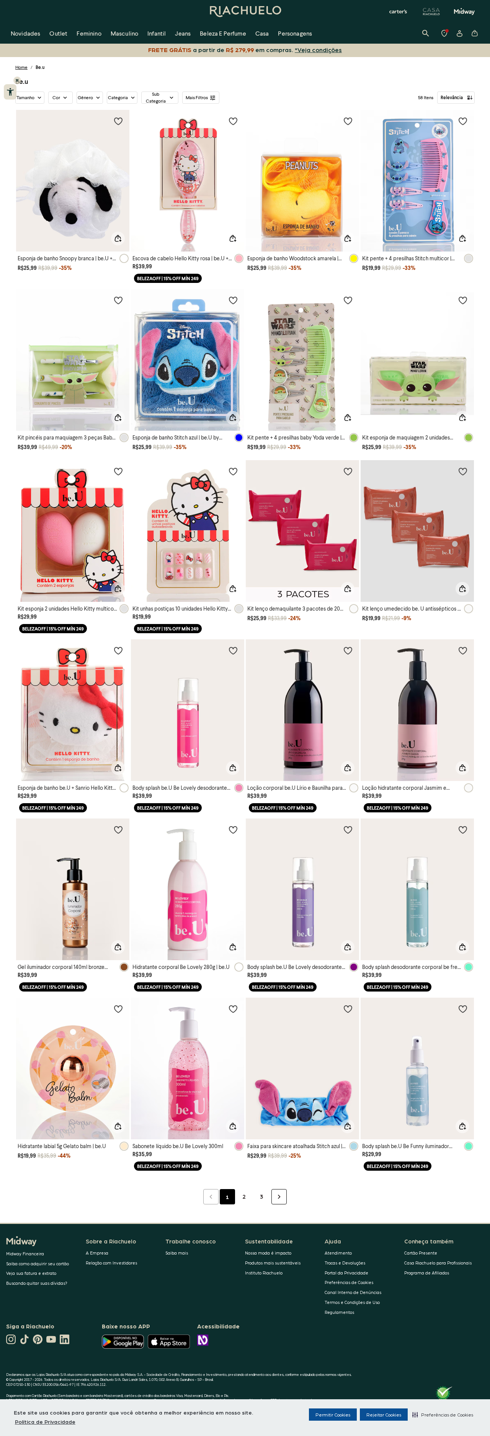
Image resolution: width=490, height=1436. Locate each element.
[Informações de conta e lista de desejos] (459, 33)
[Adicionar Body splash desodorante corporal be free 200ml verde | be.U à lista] (463, 829)
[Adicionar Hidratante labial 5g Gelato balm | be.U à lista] (118, 1008)
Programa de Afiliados (426, 1273)
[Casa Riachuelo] (431, 11)
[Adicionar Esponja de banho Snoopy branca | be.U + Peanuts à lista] (118, 121)
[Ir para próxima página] (279, 1196)
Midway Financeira (25, 1253)
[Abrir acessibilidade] (10, 92)
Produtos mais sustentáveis (273, 1263)
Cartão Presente (420, 1253)
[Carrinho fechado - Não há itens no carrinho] (474, 33)
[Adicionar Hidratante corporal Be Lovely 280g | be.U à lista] (233, 829)
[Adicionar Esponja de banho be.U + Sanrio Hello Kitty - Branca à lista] (118, 650)
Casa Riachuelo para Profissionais (438, 1263)
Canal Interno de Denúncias (353, 1292)
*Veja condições (318, 50)
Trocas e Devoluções (345, 1263)
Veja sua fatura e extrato (31, 1273)
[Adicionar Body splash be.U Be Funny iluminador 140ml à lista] (463, 1008)
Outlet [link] (58, 33)
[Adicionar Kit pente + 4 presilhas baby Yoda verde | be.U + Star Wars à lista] (348, 300)
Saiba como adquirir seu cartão (37, 1263)
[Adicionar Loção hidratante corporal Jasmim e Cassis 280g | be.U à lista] (463, 650)
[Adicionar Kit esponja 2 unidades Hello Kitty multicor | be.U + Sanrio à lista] (118, 471)
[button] (443, 1414)
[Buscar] (425, 33)
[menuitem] (25, 33)
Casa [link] (262, 33)
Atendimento (338, 1253)
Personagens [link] (295, 33)
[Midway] (464, 11)
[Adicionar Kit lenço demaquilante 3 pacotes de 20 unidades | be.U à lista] (348, 471)
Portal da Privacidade (346, 1273)
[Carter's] (398, 11)
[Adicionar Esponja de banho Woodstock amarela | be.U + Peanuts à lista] (348, 121)
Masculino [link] (124, 33)
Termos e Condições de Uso (352, 1302)
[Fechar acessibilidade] (17, 80)
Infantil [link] (156, 33)
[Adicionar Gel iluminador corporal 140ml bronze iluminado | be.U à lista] (118, 829)
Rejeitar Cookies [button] (383, 1414)
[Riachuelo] (245, 11)
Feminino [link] (89, 33)
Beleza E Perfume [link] (223, 33)
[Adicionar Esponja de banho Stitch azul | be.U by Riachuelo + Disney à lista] (233, 300)
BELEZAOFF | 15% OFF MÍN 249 (168, 278)
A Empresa (97, 1253)
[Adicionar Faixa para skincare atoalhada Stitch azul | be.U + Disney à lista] (348, 1008)
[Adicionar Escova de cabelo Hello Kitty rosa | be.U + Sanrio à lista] (233, 121)
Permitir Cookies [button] (332, 1414)
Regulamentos (339, 1312)
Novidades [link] (25, 33)
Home (21, 67)
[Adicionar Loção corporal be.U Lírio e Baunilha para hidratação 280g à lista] (348, 650)
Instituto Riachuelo (264, 1273)
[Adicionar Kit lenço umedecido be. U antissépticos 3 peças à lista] (463, 471)
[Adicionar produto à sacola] (118, 238)
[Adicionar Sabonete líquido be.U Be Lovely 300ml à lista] (233, 1008)
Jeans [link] (183, 33)
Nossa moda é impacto (268, 1253)
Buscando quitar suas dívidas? (36, 1283)
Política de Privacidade (45, 1421)
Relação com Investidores (111, 1263)
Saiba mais (176, 1253)
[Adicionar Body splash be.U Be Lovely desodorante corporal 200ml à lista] (233, 650)
